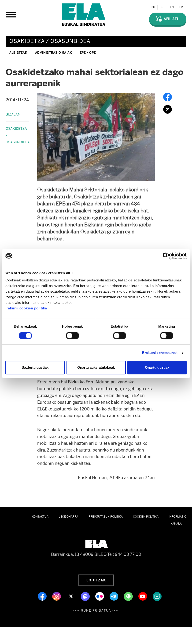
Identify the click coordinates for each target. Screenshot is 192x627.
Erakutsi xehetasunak (160, 353)
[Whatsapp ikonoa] (129, 596)
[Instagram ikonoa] (57, 596)
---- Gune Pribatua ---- (96, 610)
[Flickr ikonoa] (100, 596)
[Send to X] (167, 109)
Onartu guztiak (157, 367)
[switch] (72, 335)
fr (181, 7)
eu (153, 7)
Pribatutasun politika (106, 516)
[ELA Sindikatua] (83, 14)
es (162, 7)
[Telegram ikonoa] (114, 596)
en (172, 7)
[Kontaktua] (157, 596)
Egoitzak (96, 580)
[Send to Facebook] (167, 96)
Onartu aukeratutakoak (96, 367)
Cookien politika (146, 516)
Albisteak (18, 52)
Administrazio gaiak (53, 52)
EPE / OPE (88, 52)
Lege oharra (68, 516)
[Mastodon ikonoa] (85, 596)
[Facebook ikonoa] (43, 596)
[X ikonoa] (71, 596)
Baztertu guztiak (35, 367)
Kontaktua (40, 516)
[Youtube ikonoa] (143, 596)
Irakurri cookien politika (26, 308)
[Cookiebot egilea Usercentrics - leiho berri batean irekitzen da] (166, 255)
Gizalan (13, 114)
